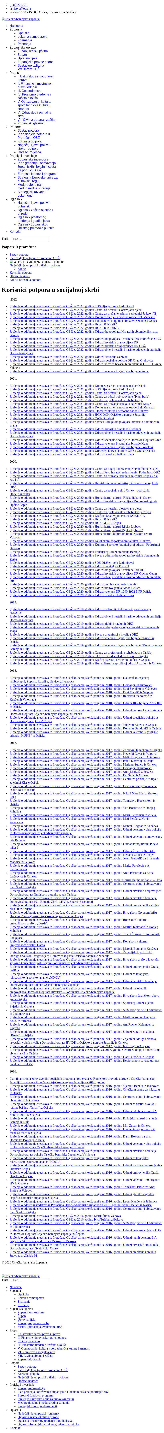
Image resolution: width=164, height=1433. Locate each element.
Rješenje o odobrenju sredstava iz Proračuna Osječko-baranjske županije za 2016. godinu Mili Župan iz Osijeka (80, 1125)
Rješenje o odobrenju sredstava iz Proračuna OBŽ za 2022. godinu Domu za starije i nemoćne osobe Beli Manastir (82, 317)
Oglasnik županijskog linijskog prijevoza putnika (36, 226)
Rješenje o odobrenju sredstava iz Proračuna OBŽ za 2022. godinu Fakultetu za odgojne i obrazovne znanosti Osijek (83, 320)
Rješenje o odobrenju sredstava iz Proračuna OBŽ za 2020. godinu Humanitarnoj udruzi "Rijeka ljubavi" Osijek (80, 497)
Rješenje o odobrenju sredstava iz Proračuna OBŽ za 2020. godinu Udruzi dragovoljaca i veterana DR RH (77, 570)
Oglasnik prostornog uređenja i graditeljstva (34, 218)
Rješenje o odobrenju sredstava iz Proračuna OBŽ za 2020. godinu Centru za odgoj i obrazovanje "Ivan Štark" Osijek (84, 468)
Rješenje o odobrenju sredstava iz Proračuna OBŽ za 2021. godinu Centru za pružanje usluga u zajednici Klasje (80, 403)
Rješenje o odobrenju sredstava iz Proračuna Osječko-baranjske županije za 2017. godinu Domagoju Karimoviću (81, 768)
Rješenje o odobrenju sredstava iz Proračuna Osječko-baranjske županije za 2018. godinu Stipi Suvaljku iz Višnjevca (83, 688)
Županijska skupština (33, 51)
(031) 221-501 (19, 5)
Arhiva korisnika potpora (25, 279)
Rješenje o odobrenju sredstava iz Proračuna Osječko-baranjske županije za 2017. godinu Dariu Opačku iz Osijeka (82, 1057)
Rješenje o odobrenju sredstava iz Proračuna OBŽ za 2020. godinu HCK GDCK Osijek (65, 523)
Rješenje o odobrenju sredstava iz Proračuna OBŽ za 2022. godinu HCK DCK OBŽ (64, 324)
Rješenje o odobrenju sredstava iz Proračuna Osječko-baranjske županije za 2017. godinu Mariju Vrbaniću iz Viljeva (83, 815)
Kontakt (15, 231)
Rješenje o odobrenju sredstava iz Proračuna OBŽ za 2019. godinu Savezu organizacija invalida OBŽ (74, 634)
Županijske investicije (33, 159)
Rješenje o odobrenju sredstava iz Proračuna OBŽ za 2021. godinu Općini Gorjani (62, 418)
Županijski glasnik (30, 123)
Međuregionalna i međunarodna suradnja (34, 186)
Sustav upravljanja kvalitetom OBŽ (31, 67)
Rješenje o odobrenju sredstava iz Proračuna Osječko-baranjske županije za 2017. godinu (66, 880)
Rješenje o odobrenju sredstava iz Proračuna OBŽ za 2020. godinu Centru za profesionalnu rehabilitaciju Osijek (80, 512)
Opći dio (23, 33)
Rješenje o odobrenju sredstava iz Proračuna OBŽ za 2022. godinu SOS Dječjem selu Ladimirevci (72, 306)
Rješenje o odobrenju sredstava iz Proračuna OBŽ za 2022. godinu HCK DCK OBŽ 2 (65, 328)
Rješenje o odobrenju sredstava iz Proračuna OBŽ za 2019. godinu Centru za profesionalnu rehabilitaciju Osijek (80, 652)
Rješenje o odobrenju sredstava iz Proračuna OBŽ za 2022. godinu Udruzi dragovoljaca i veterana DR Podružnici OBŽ (85, 338)
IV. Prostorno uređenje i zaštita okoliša (34, 96)
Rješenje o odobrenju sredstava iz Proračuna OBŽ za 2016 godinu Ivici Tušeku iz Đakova (66, 1219)
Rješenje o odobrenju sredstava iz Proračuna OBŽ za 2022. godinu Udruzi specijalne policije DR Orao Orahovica (81, 360)
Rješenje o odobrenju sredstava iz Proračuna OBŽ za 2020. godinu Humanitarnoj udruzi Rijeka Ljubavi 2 (76, 530)
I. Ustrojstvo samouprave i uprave (39, 1334)
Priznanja (24, 44)
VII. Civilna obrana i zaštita (36, 119)
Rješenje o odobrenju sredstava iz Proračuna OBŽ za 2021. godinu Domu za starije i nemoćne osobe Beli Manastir (82, 407)
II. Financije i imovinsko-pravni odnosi (35, 85)
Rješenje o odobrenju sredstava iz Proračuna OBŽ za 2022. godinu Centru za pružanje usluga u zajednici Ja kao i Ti (83, 313)
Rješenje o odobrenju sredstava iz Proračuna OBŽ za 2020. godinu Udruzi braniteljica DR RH (69, 566)
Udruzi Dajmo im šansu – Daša (142, 880)
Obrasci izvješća (29, 152)
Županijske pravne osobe (36, 62)
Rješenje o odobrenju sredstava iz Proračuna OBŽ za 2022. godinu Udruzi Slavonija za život (68, 357)
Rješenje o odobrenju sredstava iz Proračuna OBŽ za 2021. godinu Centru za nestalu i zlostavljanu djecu (76, 393)
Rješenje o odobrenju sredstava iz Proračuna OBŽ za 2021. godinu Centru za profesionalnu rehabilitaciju (76, 400)
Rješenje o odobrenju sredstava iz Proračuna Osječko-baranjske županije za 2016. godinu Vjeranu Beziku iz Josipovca (84, 1086)
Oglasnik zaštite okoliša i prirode (38, 1417)
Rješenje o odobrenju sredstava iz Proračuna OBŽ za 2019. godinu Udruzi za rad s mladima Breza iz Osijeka (79, 656)
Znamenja (25, 40)
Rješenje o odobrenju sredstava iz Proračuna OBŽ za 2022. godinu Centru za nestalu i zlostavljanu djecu (76, 310)
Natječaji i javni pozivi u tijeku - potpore (34, 146)
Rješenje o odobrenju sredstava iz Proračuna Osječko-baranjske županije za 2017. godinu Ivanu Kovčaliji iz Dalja (81, 761)
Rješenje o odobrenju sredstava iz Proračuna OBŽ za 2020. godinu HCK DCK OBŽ (63, 519)
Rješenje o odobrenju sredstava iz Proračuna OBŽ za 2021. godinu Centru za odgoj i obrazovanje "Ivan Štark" (80, 396)
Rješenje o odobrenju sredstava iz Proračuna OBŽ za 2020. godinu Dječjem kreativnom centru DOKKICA (77, 515)
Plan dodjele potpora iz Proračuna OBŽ (34, 135)
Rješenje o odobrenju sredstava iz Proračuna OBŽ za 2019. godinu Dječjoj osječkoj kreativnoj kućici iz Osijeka (80, 659)
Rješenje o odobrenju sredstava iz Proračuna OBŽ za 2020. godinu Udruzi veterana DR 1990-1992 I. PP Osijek (80, 591)
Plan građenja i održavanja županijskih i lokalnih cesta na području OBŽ (37, 166)
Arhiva (22, 269)
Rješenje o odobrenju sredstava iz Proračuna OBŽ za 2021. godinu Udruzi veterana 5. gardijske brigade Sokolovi (81, 447)
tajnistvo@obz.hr (20, 8)
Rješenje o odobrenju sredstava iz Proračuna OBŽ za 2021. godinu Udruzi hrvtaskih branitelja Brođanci (75, 429)
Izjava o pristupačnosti (16, 1269)
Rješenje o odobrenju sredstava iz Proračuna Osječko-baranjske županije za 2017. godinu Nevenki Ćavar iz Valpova (83, 753)
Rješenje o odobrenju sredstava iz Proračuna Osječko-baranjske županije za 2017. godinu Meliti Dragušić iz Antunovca (85, 757)
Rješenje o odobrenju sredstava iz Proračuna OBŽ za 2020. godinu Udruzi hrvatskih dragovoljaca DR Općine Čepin (83, 573)
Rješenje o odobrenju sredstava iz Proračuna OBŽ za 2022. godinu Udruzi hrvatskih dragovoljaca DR (74, 342)
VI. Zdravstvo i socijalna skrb (36, 1352)
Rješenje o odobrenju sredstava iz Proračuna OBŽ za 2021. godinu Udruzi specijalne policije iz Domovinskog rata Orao (85, 440)
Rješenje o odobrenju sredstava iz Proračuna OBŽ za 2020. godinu (73, 584)
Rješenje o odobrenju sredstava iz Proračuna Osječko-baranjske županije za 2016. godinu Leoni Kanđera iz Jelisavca (83, 1201)
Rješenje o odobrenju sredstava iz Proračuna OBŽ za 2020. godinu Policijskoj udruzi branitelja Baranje (75, 551)
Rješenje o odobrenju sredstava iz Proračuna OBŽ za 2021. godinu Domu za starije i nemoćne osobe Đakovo (79, 411)
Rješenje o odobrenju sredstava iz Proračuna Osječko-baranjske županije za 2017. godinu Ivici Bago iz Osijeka (80, 1046)
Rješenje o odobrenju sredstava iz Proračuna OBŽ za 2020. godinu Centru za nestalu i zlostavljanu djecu (76, 508)
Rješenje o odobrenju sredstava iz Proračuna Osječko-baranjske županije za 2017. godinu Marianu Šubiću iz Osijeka (83, 764)
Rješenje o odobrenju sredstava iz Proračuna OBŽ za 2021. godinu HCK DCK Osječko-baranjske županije (77, 414)
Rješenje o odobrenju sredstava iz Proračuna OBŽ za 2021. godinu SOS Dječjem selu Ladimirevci (72, 389)
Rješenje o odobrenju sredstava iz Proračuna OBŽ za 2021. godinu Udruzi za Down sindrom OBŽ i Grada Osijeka (82, 450)
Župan (22, 54)
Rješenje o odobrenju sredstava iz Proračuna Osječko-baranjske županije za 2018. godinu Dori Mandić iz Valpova (81, 692)
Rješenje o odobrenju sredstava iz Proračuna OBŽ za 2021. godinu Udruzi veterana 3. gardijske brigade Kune (79, 443)
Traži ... (6, 238)
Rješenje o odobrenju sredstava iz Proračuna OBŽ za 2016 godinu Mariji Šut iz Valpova (65, 1216)
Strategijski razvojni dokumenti (31, 193)
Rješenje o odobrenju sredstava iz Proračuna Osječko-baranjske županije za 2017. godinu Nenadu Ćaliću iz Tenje (81, 854)
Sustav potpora (28, 130)
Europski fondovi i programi (37, 174)
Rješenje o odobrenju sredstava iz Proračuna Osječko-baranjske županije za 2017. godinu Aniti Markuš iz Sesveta (81, 771)
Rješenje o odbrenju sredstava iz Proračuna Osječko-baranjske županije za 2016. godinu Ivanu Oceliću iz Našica (81, 1205)
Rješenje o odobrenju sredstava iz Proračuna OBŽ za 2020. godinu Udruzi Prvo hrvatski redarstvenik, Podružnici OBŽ (85, 472)
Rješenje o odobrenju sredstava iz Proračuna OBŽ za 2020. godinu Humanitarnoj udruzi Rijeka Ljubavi (75, 526)
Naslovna (16, 25)
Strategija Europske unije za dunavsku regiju (38, 179)
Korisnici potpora (30, 141)
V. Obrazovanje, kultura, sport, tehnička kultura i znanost (34, 105)
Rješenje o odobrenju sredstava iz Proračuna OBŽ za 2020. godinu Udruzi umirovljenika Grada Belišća (75, 588)
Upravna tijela (27, 58)
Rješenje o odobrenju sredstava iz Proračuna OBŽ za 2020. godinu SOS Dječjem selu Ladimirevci (72, 562)
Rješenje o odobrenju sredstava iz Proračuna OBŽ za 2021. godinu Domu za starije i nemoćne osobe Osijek (78, 385)
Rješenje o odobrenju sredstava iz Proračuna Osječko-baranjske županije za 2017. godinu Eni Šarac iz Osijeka (79, 775)
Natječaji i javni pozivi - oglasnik (38, 1413)
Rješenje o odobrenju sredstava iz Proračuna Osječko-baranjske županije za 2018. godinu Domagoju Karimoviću (81, 685)
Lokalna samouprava (32, 36)
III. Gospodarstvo (29, 90)
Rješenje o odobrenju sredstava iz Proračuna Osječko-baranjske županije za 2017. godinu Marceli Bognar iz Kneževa (84, 826)
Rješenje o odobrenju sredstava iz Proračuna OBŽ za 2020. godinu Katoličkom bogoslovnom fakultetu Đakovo (80, 541)
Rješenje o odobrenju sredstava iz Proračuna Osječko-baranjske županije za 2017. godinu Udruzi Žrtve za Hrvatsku (82, 851)
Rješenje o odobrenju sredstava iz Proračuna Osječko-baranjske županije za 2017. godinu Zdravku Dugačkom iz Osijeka (86, 750)
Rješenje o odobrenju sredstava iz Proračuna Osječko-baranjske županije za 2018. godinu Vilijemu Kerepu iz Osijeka (83, 724)
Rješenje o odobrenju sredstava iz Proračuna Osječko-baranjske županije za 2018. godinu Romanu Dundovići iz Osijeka (85, 728)
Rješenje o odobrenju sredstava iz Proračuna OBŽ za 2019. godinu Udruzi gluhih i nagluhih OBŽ (71, 623)
